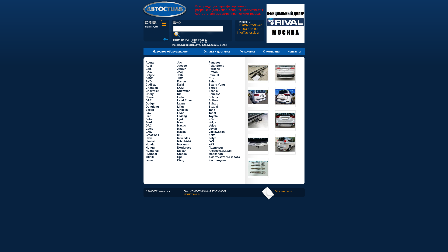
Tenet (212, 112)
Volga (212, 122)
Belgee (150, 75)
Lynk (180, 119)
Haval (149, 138)
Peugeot (214, 62)
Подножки (216, 147)
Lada (180, 97)
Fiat (148, 116)
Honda (150, 144)
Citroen (150, 97)
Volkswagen (217, 131)
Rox (211, 78)
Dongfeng (152, 106)
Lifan (180, 106)
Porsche (214, 68)
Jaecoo (182, 65)
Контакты (294, 51)
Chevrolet (152, 90)
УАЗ (211, 144)
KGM (180, 87)
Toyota (213, 116)
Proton (213, 72)
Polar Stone (216, 65)
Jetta (180, 75)
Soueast (214, 94)
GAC (149, 125)
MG (179, 135)
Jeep (180, 72)
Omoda (182, 153)
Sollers (213, 100)
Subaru (213, 103)
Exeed (150, 109)
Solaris (213, 97)
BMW (149, 78)
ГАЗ (211, 141)
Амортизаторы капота (224, 157)
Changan (152, 87)
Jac (179, 62)
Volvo (212, 125)
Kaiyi (180, 84)
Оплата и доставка (217, 51)
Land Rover (185, 100)
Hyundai (151, 153)
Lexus (181, 103)
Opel (180, 157)
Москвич (183, 144)
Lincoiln (182, 109)
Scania (213, 90)
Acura (150, 62)
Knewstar (183, 90)
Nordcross (184, 147)
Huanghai (152, 150)
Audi (149, 65)
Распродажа (217, 160)
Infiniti (150, 157)
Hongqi (150, 147)
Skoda (213, 87)
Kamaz (181, 81)
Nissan (181, 150)
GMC (149, 131)
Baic (149, 68)
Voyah (213, 128)
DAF (149, 100)
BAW (149, 72)
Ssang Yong (217, 84)
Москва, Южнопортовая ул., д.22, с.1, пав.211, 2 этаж (199, 45)
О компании (271, 51)
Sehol (212, 81)
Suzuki (213, 106)
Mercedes (183, 138)
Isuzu (149, 160)
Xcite (212, 135)
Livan (180, 112)
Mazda (181, 131)
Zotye (212, 138)
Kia (179, 94)
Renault (214, 75)
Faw (148, 112)
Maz (179, 128)
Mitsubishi (184, 141)
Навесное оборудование (170, 51)
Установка (247, 51)
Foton (149, 119)
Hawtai (150, 141)
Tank (212, 109)
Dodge (150, 103)
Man (180, 122)
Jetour (181, 68)
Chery (150, 94)
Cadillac (151, 84)
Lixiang (182, 116)
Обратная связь (283, 191)
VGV (212, 119)
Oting (180, 160)
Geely (149, 128)
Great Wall (152, 135)
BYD (149, 81)
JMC (180, 78)
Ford (149, 122)
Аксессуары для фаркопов (220, 152)
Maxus (181, 125)
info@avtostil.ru (248, 32)
